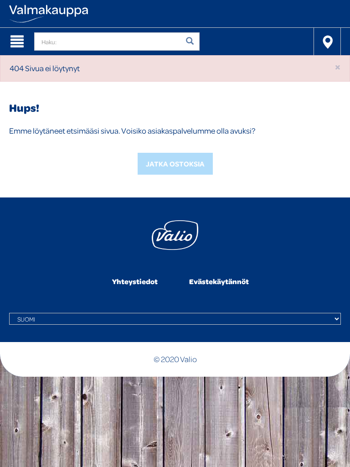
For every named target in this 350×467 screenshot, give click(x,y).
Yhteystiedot (135, 281)
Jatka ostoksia (175, 164)
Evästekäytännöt (219, 281)
